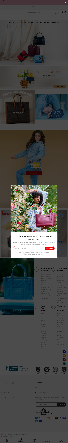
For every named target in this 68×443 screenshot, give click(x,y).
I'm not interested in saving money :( (35, 254)
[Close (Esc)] (66, 2)
